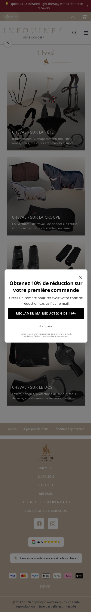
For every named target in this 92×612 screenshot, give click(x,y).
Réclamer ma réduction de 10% (46, 313)
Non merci (46, 326)
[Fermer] (81, 277)
